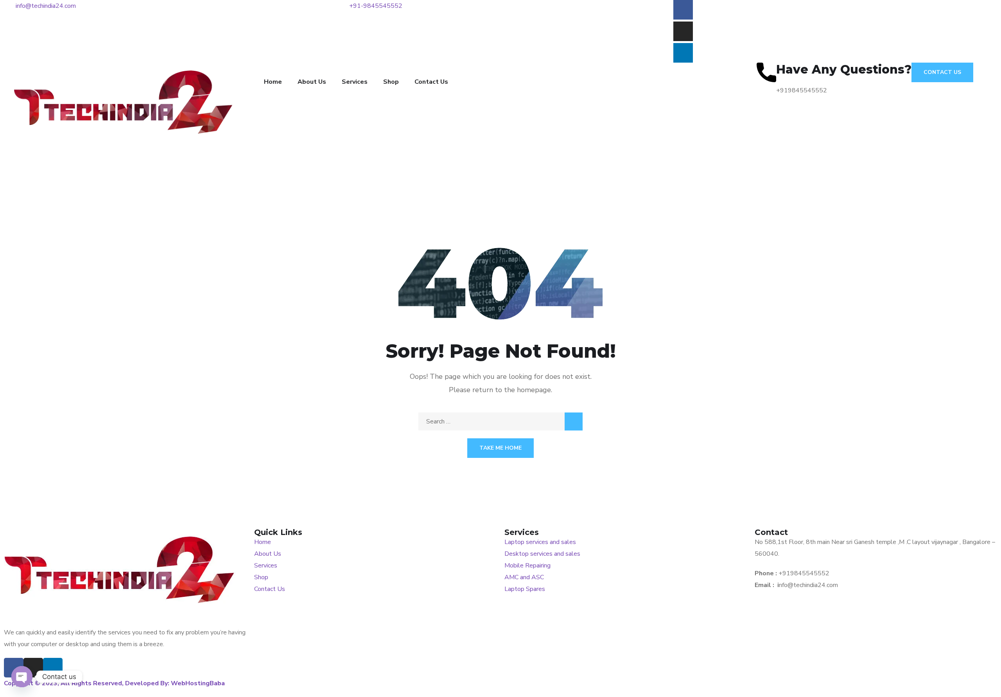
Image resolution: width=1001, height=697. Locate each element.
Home (273, 81)
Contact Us (431, 81)
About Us (312, 81)
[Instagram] (683, 31)
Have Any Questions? (843, 69)
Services (355, 81)
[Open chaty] (21, 676)
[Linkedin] (683, 53)
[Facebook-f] (683, 10)
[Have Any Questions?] (766, 72)
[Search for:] (500, 421)
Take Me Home (500, 448)
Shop (391, 81)
